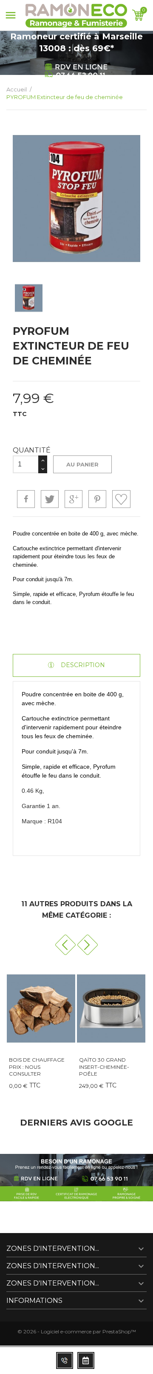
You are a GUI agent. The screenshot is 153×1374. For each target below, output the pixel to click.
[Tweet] (50, 499)
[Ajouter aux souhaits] (75, 1088)
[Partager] (26, 499)
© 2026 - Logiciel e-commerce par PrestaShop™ (76, 1331)
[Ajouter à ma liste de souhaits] (121, 499)
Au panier (82, 464)
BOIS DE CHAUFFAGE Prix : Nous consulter (37, 1067)
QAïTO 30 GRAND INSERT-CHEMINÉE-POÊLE (104, 1067)
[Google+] (73, 499)
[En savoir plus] (24, 1088)
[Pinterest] (97, 499)
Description (82, 665)
